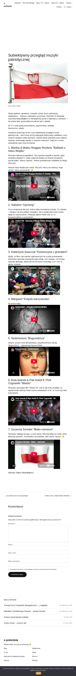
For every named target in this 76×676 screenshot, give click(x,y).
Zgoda (38, 673)
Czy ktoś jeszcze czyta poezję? (17, 496)
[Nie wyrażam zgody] (74, 671)
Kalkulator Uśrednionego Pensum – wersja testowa (24, 611)
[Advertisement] (38, 29)
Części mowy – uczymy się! (15, 623)
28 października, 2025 (65, 605)
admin (13, 106)
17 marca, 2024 (67, 623)
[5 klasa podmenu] (62, 6)
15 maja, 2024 (68, 617)
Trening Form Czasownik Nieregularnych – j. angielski (25, 605)
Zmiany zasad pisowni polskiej (16, 617)
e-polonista (11, 640)
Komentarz (11, 523)
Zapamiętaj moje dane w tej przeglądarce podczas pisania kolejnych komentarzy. (33, 569)
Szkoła (19, 106)
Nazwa (10, 544)
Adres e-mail (12, 553)
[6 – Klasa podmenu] (71, 6)
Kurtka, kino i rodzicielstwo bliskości (57, 496)
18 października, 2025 (65, 611)
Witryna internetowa (14, 561)
